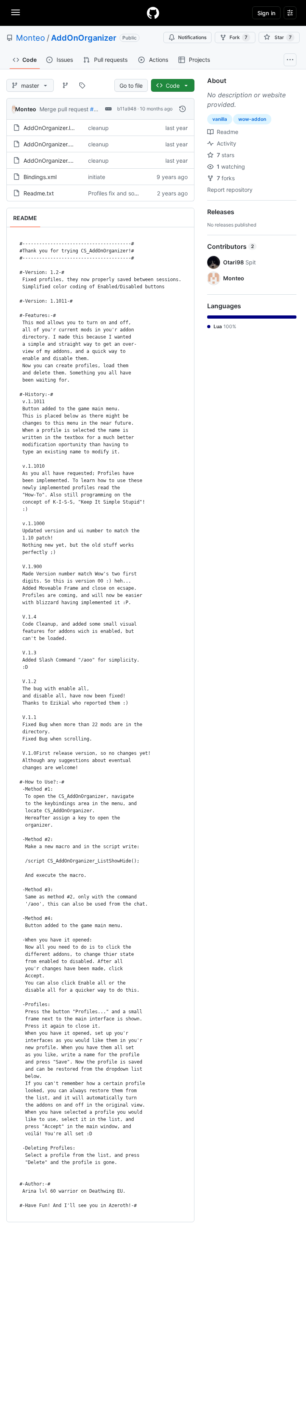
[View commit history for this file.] (182, 108)
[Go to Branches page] (65, 85)
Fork (238, 37)
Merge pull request (63, 109)
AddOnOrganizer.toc (50, 144)
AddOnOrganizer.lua (50, 127)
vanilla (219, 119)
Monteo (30, 38)
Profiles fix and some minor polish (131, 193)
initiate (96, 176)
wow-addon (252, 119)
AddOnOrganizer (83, 38)
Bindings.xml (40, 176)
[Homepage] (153, 12)
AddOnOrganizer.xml (51, 160)
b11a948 (126, 109)
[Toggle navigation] (16, 12)
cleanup (98, 127)
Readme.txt (39, 193)
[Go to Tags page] (82, 85)
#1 (93, 109)
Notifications (192, 37)
